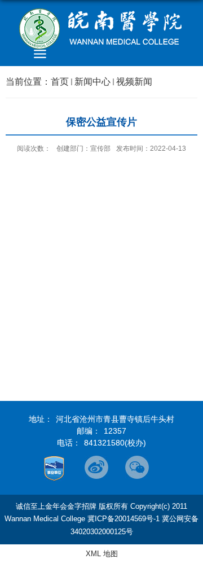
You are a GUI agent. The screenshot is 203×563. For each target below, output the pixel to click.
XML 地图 (102, 553)
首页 (60, 81)
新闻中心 (92, 81)
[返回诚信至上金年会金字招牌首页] (101, 29)
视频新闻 (134, 81)
